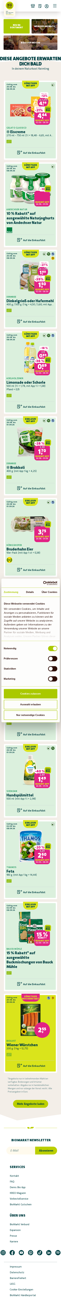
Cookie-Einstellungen (21, 1289)
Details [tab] (30, 592)
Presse (13, 1235)
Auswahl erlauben (30, 704)
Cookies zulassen (30, 693)
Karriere (14, 1241)
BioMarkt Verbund (19, 1224)
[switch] (52, 658)
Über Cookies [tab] (49, 592)
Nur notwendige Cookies (30, 715)
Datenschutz (17, 1272)
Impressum (16, 1266)
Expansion (15, 1230)
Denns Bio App (18, 1187)
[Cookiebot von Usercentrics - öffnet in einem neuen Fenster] (43, 583)
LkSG (12, 1283)
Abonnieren (46, 1150)
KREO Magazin (18, 1193)
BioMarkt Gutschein (21, 1204)
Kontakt (14, 1175)
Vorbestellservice (19, 1198)
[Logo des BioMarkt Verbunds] (8, 5)
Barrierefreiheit (18, 1278)
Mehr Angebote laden (30, 1104)
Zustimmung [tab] (11, 592)
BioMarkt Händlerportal (23, 1295)
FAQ (12, 1181)
